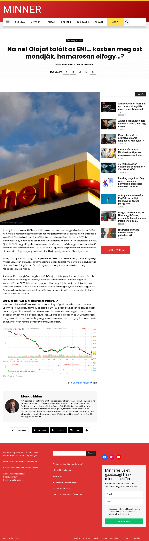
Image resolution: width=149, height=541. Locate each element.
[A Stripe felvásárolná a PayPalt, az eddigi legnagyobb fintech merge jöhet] (108, 199)
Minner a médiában (62, 488)
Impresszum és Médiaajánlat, (66, 482)
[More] (87, 430)
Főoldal (77, 538)
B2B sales (114, 538)
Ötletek (104, 538)
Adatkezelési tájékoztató (14, 474)
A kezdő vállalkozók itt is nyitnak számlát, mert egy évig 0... (132, 124)
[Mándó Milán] (13, 406)
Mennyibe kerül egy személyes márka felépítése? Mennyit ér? (131, 138)
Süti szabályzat (10, 477)
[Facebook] (66, 72)
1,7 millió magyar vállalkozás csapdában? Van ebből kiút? (131, 167)
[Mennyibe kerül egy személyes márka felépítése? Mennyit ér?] (108, 139)
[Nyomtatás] (86, 72)
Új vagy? (86, 538)
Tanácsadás (125, 538)
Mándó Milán (68, 64)
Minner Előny (32, 452)
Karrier (34, 467)
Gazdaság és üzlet (74, 40)
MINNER (22, 9)
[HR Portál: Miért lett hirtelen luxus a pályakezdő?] (108, 233)
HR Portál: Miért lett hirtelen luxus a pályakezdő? (128, 233)
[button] (127, 22)
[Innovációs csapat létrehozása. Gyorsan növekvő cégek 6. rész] (108, 153)
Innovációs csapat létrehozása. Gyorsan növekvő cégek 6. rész (130, 152)
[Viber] (93, 72)
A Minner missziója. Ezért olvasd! (68, 464)
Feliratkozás (124, 521)
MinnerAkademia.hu (28, 461)
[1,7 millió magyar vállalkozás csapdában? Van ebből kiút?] (108, 168)
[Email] (80, 72)
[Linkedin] (73, 72)
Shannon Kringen (82, 382)
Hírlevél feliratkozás (62, 470)
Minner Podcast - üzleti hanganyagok (20, 455)
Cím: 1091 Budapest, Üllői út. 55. (68, 494)
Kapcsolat (57, 476)
